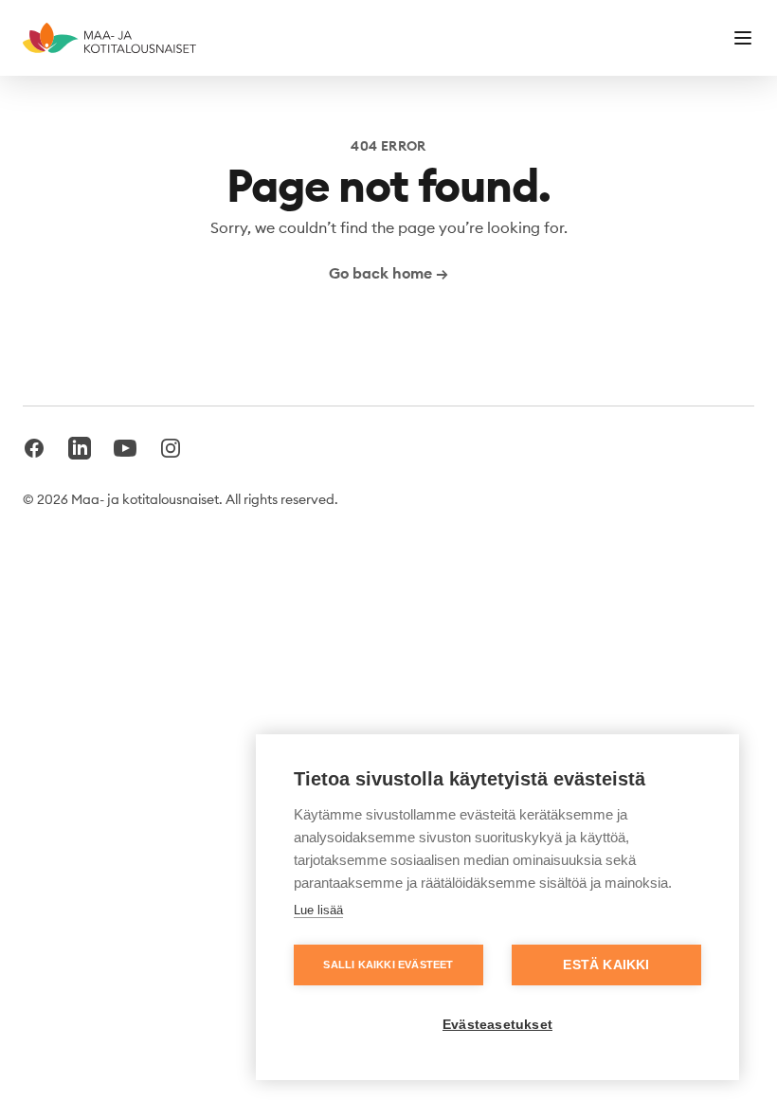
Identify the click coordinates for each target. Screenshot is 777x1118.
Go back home (388, 272)
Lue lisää (318, 910)
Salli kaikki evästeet (388, 964)
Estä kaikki (606, 965)
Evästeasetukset (497, 1025)
